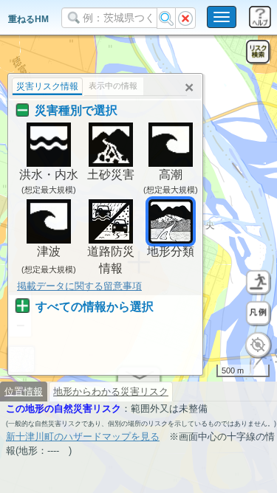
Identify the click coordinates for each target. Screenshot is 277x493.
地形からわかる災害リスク (110, 391)
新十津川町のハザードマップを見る (83, 436)
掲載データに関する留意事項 (79, 286)
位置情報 (23, 391)
